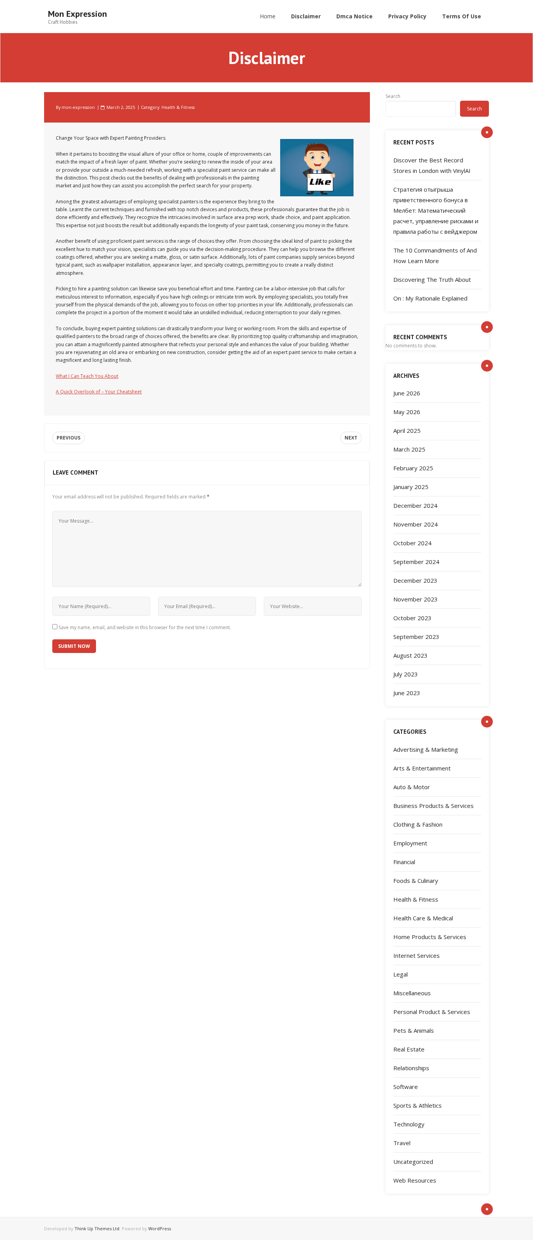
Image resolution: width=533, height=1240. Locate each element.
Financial (404, 862)
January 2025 (410, 487)
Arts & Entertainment (422, 768)
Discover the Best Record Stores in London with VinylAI (432, 165)
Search (393, 96)
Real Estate (409, 1049)
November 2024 (415, 524)
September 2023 (416, 636)
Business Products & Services (433, 805)
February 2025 (413, 468)
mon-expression (78, 107)
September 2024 (416, 562)
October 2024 (412, 543)
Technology (409, 1124)
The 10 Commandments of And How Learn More (435, 255)
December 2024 (415, 505)
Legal (400, 974)
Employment (410, 843)
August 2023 (410, 655)
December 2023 (415, 580)
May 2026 (406, 412)
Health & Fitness (178, 107)
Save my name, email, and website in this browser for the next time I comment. (145, 627)
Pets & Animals (413, 1030)
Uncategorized (413, 1161)
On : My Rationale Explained (430, 298)
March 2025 (409, 449)
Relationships (411, 1068)
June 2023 (406, 693)
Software (405, 1087)
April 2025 (407, 430)
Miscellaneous (412, 993)
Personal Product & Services (431, 1012)
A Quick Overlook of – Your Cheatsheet (99, 391)
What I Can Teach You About (87, 376)
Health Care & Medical (423, 918)
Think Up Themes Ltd (97, 1228)
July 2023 (405, 674)
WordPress (159, 1228)
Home (267, 16)
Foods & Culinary (415, 880)
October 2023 (412, 618)
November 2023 (415, 599)
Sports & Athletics (417, 1105)
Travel (401, 1143)
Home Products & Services (429, 937)
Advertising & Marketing (425, 749)
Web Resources (414, 1180)
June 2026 (406, 393)
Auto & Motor (411, 787)
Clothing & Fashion (417, 824)
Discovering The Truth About (432, 279)
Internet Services (416, 955)
